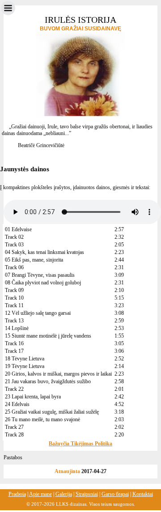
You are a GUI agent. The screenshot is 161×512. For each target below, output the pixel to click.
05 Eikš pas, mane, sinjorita (34, 260)
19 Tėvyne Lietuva (24, 366)
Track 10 (14, 298)
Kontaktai (142, 494)
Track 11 (14, 305)
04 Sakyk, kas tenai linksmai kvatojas (44, 252)
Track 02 (14, 237)
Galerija (63, 494)
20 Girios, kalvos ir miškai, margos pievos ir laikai (58, 374)
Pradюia (17, 494)
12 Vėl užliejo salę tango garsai (38, 313)
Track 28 (14, 435)
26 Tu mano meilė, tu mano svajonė (42, 419)
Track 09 (14, 290)
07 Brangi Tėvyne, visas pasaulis (40, 275)
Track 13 (14, 320)
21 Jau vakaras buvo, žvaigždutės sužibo (48, 381)
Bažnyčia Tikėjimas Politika (80, 443)
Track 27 (14, 427)
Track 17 (14, 351)
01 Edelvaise (18, 229)
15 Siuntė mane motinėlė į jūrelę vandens (48, 336)
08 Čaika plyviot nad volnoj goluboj (43, 282)
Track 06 (14, 267)
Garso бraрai (115, 494)
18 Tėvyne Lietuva (24, 358)
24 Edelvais (17, 404)
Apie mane (40, 494)
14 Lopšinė (17, 328)
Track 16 (14, 343)
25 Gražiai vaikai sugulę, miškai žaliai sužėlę (52, 412)
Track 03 (14, 244)
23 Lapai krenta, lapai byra (33, 397)
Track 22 (14, 389)
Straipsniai (87, 494)
